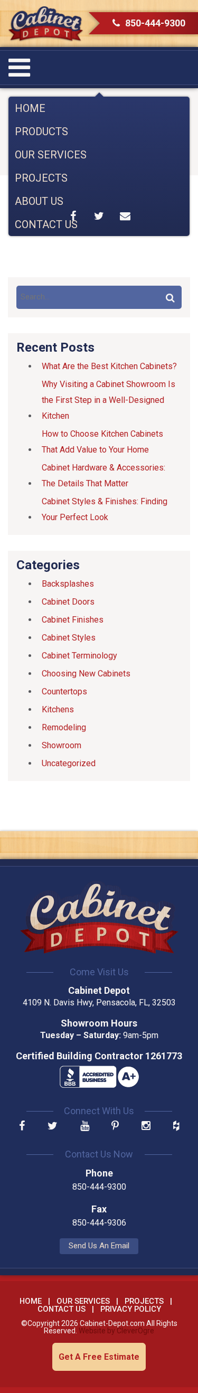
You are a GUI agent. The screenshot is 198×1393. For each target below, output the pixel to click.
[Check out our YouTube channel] (84, 1127)
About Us (39, 201)
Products (41, 131)
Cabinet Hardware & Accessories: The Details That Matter (103, 475)
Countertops (64, 691)
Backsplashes (68, 584)
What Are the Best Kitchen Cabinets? (109, 366)
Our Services (51, 154)
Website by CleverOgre (116, 1330)
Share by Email (125, 216)
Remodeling (64, 727)
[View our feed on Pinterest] (115, 1127)
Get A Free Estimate (99, 1357)
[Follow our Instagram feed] (146, 1127)
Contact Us (46, 224)
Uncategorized (69, 763)
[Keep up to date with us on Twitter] (52, 1127)
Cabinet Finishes (72, 620)
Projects (41, 178)
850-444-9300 (155, 23)
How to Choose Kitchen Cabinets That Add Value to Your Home (102, 442)
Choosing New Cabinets (86, 674)
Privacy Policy (130, 1309)
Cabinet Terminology (79, 656)
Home (30, 108)
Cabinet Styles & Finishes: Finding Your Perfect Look (104, 509)
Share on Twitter (99, 216)
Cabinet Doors (68, 602)
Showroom (61, 745)
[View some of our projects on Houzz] (176, 1127)
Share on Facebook (73, 216)
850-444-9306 (99, 1223)
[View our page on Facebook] (22, 1127)
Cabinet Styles (69, 638)
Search (170, 297)
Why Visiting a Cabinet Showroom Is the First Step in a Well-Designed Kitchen (108, 400)
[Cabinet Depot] (45, 23)
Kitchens (58, 709)
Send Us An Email (99, 1245)
